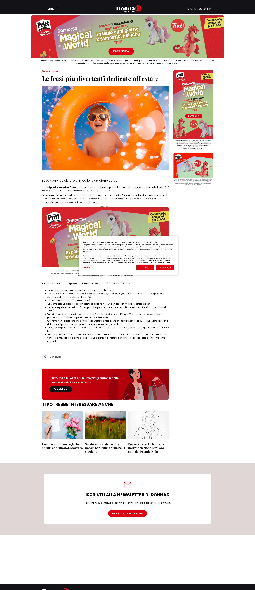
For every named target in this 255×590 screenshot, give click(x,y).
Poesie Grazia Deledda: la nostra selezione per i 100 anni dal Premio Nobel (146, 447)
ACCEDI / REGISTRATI (197, 9)
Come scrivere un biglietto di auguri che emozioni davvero (62, 446)
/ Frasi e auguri (50, 71)
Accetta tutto (165, 267)
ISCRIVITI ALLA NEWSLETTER (127, 513)
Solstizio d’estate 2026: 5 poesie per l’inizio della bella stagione (105, 447)
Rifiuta (145, 267)
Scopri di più (61, 389)
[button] (49, 9)
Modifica (86, 267)
